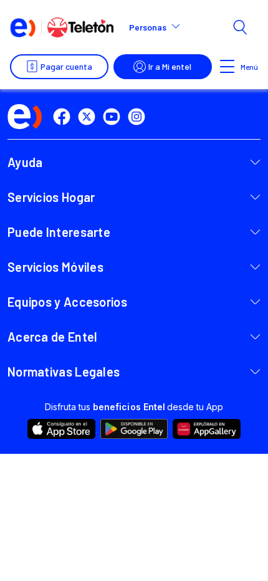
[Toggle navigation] (227, 66)
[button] (159, 27)
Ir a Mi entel (169, 66)
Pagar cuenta (66, 66)
